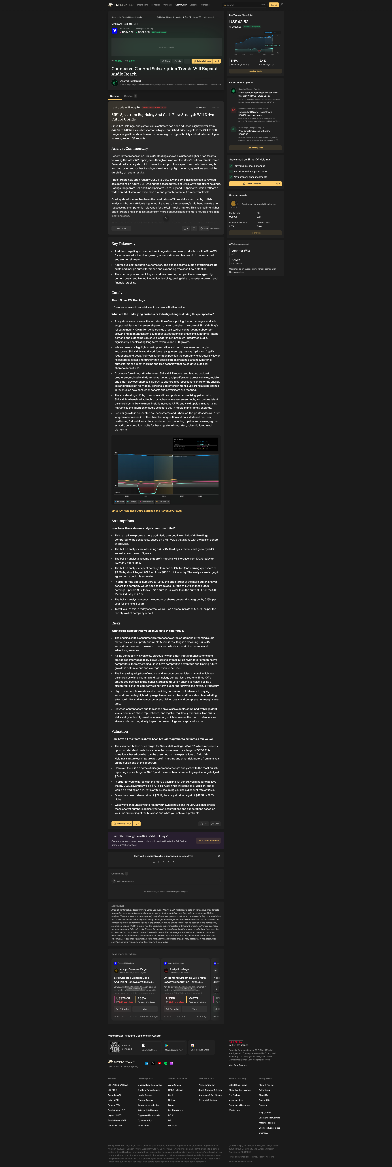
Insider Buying (145, 1095)
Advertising (264, 1090)
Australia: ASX (114, 1095)
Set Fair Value (122, 1009)
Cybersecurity (145, 1120)
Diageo (171, 1105)
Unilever (172, 1100)
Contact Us (264, 1100)
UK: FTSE (112, 1090)
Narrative (114, 96)
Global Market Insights (240, 1090)
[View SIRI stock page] (114, 31)
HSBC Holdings (175, 1090)
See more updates (255, 148)
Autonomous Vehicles (148, 1105)
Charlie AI (263, 1133)
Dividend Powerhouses (149, 1090)
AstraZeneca (174, 1085)
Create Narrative (210, 840)
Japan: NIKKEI (115, 1115)
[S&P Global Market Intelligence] (238, 1043)
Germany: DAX (115, 1125)
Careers (263, 1105)
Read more (121, 228)
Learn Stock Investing (269, 1117)
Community (116, 17)
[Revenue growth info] (248, 64)
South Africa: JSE (116, 1110)
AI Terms (270, 1157)
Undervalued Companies (150, 1085)
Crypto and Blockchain (149, 1115)
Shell (170, 1095)
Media (139, 17)
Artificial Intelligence (148, 1110)
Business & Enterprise (269, 1128)
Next (214, 107)
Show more (216, 84)
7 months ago (200, 1016)
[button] (115, 82)
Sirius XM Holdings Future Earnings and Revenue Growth (146, 510)
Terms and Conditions (239, 1157)
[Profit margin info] (272, 64)
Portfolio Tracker (206, 1085)
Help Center (265, 1112)
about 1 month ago (149, 1016)
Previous (202, 107)
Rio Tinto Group (175, 1110)
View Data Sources (238, 1065)
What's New (234, 1110)
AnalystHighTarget (130, 80)
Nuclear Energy (145, 1100)
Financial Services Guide (241, 1161)
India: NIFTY (113, 1100)
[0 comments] (187, 61)
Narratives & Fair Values (210, 1095)
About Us (263, 1095)
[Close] (219, 856)
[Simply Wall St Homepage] (121, 5)
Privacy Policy (257, 1157)
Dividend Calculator (207, 1100)
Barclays (172, 1125)
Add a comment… (124, 881)
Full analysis (256, 233)
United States (128, 17)
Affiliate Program (267, 1123)
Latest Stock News (238, 1085)
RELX (170, 1115)
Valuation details (255, 71)
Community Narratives (239, 1105)
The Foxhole (234, 1095)
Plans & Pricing (266, 1085)
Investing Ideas (236, 1100)
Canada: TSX (114, 1105)
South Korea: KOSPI (117, 1120)
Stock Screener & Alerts (210, 1090)
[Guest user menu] (282, 5)
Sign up (274, 5)
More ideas (143, 1125)
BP (169, 1120)
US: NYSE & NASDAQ (118, 1085)
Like (179, 62)
